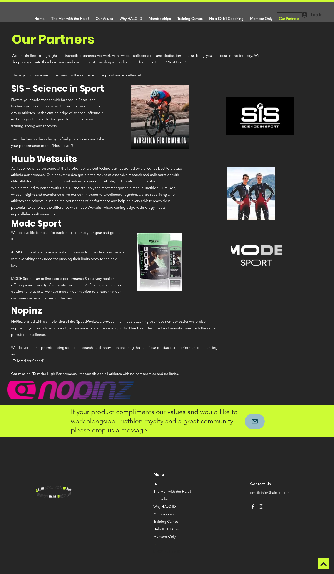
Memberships (164, 514)
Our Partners (163, 544)
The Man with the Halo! (172, 491)
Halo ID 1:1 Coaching (170, 529)
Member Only (164, 536)
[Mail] (255, 421)
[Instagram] (261, 506)
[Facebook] (253, 506)
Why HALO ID (164, 506)
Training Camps (166, 521)
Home (158, 484)
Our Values (162, 499)
